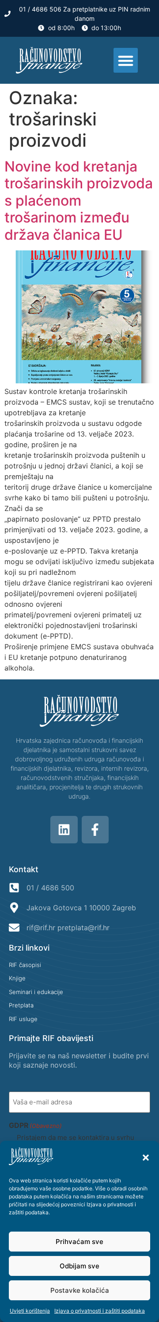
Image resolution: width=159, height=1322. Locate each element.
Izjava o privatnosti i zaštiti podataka (99, 1310)
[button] (145, 1157)
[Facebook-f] (95, 829)
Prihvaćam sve (79, 1241)
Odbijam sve (79, 1266)
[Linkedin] (64, 829)
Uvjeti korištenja (30, 1310)
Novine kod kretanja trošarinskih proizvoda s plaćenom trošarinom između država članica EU (78, 200)
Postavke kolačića (79, 1290)
